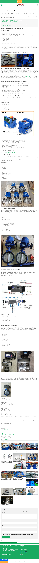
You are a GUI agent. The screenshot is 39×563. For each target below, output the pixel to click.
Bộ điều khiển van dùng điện (10, 152)
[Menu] (1, 5)
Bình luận (4, 512)
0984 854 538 (4, 561)
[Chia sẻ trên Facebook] (3, 437)
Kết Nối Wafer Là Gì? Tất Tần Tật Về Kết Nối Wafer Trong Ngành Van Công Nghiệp (16, 24)
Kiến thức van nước (19, 8)
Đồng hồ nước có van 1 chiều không (8, 434)
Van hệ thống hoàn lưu (5, 429)
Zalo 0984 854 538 (4, 559)
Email (3, 525)
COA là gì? (3, 433)
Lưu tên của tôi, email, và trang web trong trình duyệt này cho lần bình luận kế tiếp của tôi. (18, 534)
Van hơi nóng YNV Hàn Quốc (7, 25)
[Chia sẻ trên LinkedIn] (10, 437)
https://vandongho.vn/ (8, 425)
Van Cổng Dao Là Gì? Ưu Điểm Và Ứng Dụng (9, 21)
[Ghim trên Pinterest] (8, 437)
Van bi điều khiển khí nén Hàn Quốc (11, 349)
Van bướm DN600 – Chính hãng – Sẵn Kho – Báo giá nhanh (12, 20)
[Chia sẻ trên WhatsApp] (1, 437)
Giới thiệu (22, 546)
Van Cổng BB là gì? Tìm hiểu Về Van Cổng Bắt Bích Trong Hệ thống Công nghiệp (15, 22)
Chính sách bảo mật (24, 549)
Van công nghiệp (27, 76)
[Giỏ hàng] (37, 5)
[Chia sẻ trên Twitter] (5, 437)
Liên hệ (22, 548)
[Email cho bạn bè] (6, 437)
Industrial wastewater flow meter (7, 430)
